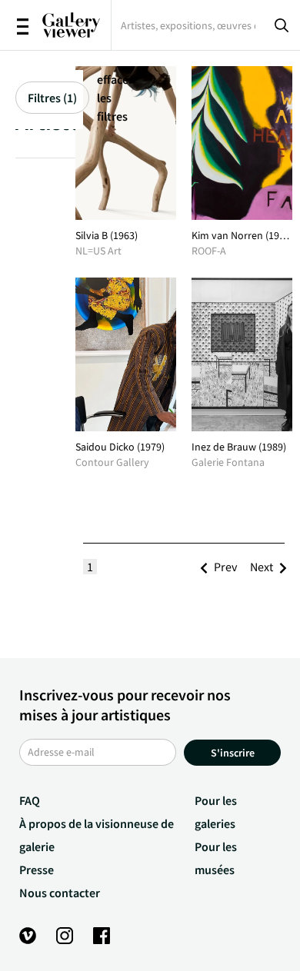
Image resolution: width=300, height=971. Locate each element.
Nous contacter (59, 892)
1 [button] (90, 566)
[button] (225, 566)
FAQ (29, 800)
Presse (36, 869)
